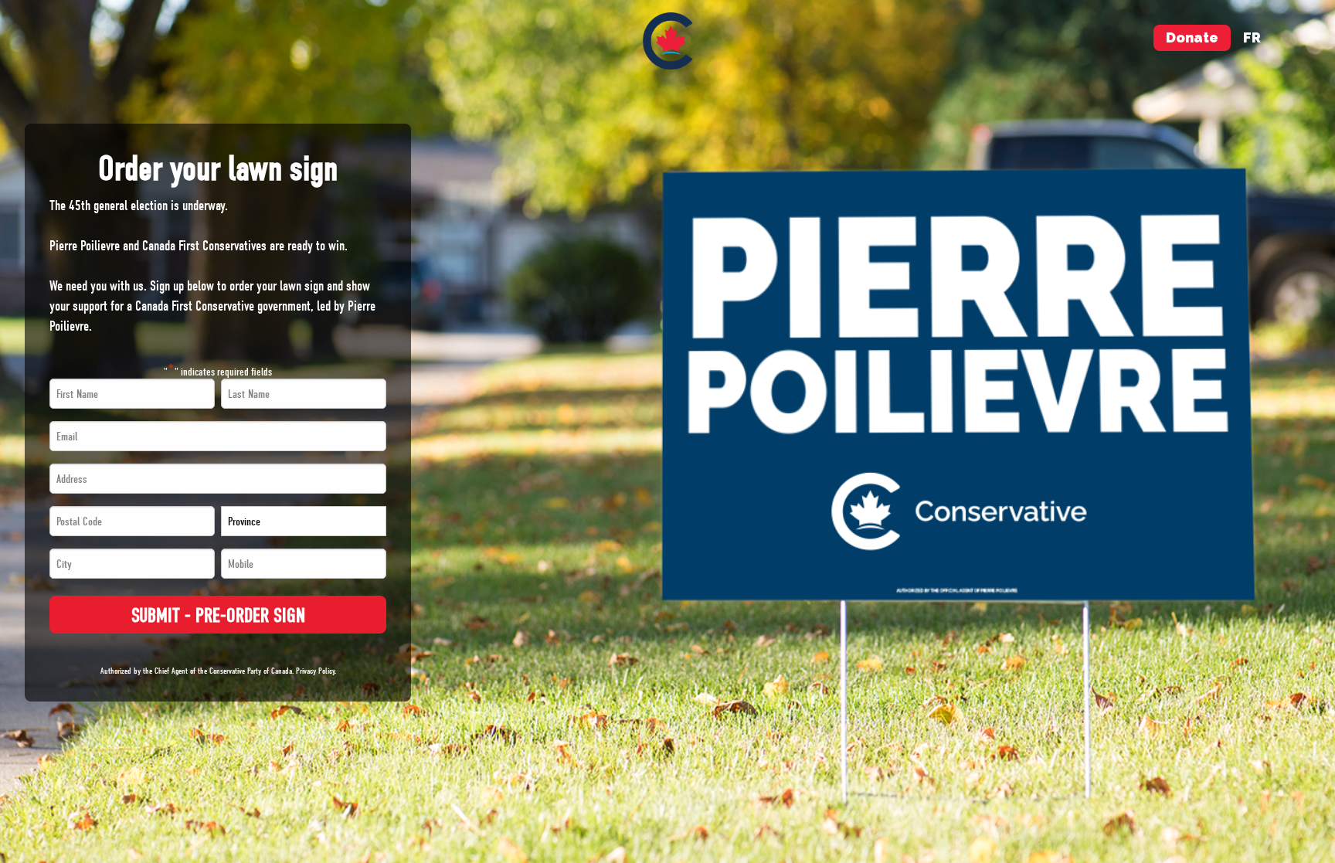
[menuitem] (668, 41)
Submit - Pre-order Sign (218, 615)
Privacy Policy (315, 671)
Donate (1192, 37)
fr (1252, 37)
